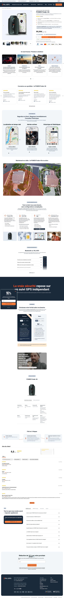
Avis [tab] (3, 456)
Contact (51, 579)
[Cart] (53, 4)
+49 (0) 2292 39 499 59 (20, 586)
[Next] (31, 25)
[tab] (21, 321)
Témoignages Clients (43, 588)
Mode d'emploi (53, 580)
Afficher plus (32, 502)
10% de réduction (8, 303)
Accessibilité (55, 597)
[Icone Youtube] (20, 588)
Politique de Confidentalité (48, 597)
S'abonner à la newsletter (32, 565)
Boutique (41, 583)
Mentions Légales (40, 597)
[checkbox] (34, 459)
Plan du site (60, 597)
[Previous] (3, 25)
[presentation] (1, 95)
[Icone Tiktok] (17, 588)
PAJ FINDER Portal (43, 579)
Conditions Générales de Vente (25, 597)
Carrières (41, 584)
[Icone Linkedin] (19, 588)
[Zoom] (31, 11)
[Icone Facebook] (14, 588)
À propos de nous (43, 580)
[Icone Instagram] (16, 588)
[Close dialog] (15, 291)
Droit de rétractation (34, 597)
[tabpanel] (32, 481)
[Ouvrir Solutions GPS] (29, 5)
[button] (32, 273)
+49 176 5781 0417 (19, 579)
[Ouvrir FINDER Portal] (43, 5)
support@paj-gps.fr (18, 580)
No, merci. (8, 307)
